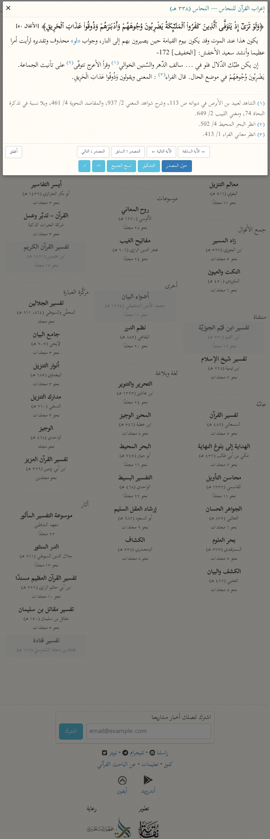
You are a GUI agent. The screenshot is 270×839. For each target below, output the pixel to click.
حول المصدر (176, 166)
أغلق (14, 152)
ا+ (99, 166)
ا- (84, 166)
